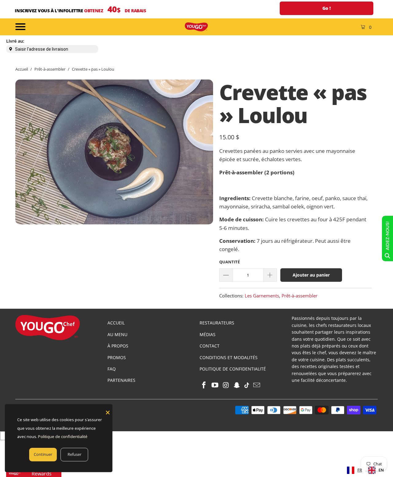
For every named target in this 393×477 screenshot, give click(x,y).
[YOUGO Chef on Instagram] (226, 385)
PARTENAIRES (121, 380)
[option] (376, 470)
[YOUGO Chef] (196, 26)
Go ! (326, 8)
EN (381, 470)
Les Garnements (262, 296)
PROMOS (116, 357)
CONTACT (210, 346)
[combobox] (354, 470)
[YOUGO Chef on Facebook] (204, 385)
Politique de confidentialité (63, 436)
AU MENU (117, 334)
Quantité (229, 262)
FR (359, 470)
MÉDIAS (208, 334)
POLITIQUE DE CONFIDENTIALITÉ (233, 369)
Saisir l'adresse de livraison (41, 49)
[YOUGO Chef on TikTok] (247, 385)
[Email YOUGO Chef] (256, 385)
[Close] (108, 412)
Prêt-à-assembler (299, 296)
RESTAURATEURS (217, 323)
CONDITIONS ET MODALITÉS (229, 357)
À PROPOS (117, 346)
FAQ (111, 369)
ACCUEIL (116, 323)
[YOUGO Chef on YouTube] (215, 385)
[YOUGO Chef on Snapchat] (237, 385)
